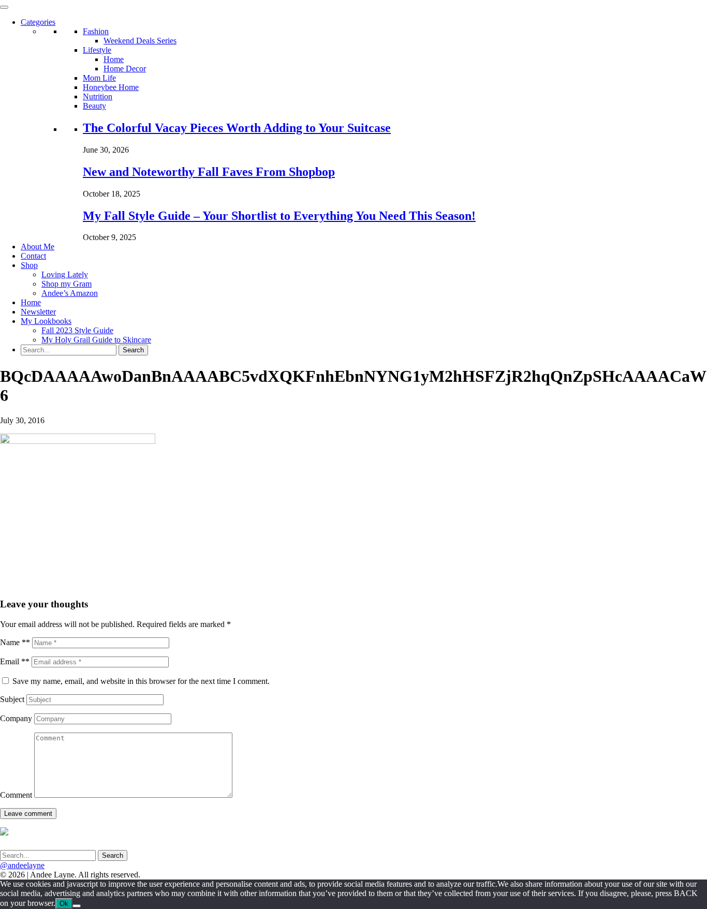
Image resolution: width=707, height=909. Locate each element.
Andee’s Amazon (69, 293)
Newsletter (38, 311)
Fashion (96, 31)
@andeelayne (22, 865)
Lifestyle (97, 50)
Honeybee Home (111, 87)
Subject (12, 699)
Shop (29, 265)
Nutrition (97, 96)
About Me (37, 246)
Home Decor (125, 68)
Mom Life (99, 77)
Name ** (15, 642)
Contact (33, 255)
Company (16, 718)
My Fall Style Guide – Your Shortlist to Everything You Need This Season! (279, 215)
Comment (16, 795)
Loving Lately (64, 274)
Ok (64, 903)
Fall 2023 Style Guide (77, 330)
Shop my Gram (66, 283)
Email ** (15, 661)
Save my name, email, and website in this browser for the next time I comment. (141, 681)
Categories (38, 22)
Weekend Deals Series (140, 40)
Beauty (94, 105)
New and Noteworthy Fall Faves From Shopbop (209, 171)
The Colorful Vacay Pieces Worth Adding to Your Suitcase (237, 128)
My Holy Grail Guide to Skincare (96, 339)
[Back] (76, 905)
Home (114, 59)
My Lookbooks (46, 321)
